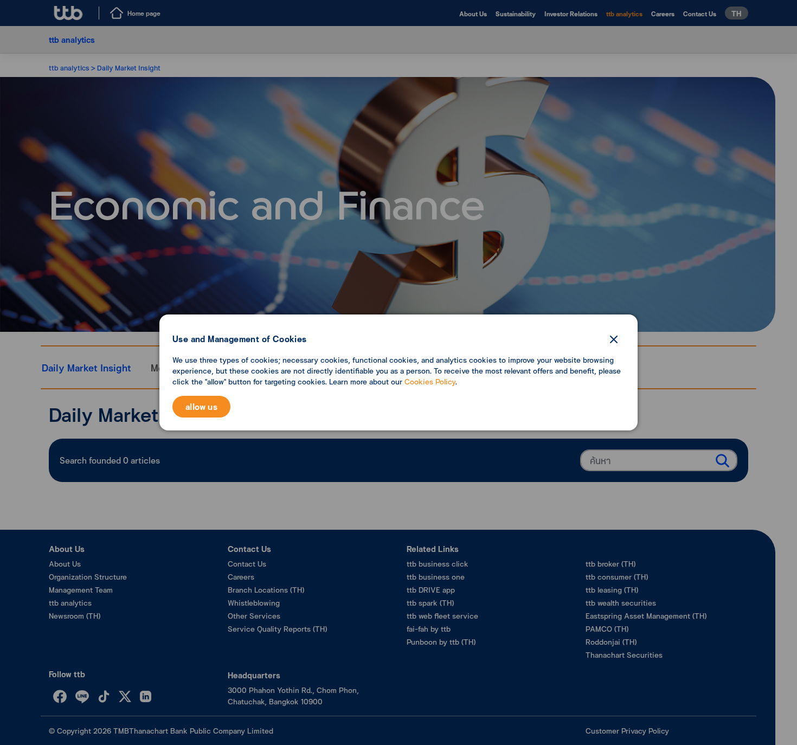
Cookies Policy (429, 381)
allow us (201, 406)
